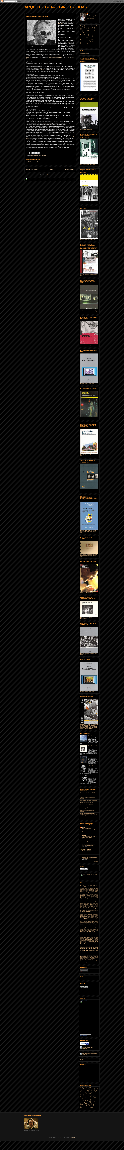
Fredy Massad (83, 921)
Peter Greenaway (85, 946)
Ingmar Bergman (92, 925)
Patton (68, 42)
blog (73, 30)
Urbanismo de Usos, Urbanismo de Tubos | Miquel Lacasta (89, 837)
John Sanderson (95, 931)
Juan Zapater (87, 937)
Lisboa (81, 939)
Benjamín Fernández (85, 897)
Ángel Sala (82, 890)
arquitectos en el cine (93, 894)
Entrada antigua (70, 169)
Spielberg (84, 958)
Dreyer (81, 913)
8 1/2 (81, 885)
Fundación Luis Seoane (84, 922)
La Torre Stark (91, 756)
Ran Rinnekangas (94, 947)
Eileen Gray (86, 914)
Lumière (94, 939)
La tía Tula (41, 69)
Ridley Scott (85, 951)
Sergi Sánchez (91, 956)
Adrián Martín (92, 885)
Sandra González (95, 954)
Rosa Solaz (87, 952)
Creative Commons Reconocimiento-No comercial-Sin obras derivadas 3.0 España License (89, 992)
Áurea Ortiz (87, 896)
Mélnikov (81, 941)
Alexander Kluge (83, 888)
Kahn (92, 937)
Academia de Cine (86, 885)
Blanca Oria (86, 898)
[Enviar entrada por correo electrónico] (29, 153)
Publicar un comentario (34, 162)
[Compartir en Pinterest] (39, 153)
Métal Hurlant (86, 941)
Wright (86, 962)
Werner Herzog (93, 960)
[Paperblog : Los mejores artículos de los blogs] (84, 1045)
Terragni (97, 958)
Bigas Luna (93, 897)
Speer (81, 958)
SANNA (81, 955)
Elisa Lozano (95, 914)
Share (81, 1059)
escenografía (83, 916)
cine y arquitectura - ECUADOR (86, 817)
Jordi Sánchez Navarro (85, 932)
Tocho (83, 827)
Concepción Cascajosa (94, 907)
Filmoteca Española (93, 918)
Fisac (81, 920)
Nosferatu (89, 943)
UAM (87, 959)
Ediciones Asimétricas (91, 913)
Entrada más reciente (32, 169)
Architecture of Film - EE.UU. (86, 795)
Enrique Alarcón (94, 915)
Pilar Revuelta (95, 946)
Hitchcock (82, 925)
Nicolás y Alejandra (47, 123)
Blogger (73, 1137)
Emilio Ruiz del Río (85, 915)
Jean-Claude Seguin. (89, 928)
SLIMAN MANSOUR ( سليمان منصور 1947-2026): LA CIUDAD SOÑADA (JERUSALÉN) (89, 830)
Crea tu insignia (83, 1035)
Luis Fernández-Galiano (88, 939)
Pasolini (89, 944)
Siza (94, 957)
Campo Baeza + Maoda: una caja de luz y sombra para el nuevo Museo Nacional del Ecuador (89, 844)
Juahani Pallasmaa (88, 935)
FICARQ (86, 919)
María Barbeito (91, 940)
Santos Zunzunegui (88, 955)
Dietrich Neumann (94, 910)
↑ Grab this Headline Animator (89, 876)
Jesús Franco (86, 929)
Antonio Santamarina (86, 891)
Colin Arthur (88, 907)
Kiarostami (82, 938)
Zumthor (94, 962)
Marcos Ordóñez (86, 940)
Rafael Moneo (87, 947)
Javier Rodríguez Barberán (85, 927)
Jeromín (28, 57)
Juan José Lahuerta (93, 936)
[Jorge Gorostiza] (85, 1034)
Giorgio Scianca (86, 923)
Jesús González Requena (89, 930)
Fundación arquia (93, 921)
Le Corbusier (95, 938)
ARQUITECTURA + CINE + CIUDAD (55, 7)
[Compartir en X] (36, 153)
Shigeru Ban (96, 956)
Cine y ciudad (94, 904)
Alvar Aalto (89, 888)
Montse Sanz (87, 942)
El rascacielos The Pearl (93, 735)
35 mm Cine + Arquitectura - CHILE (87, 792)
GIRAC (90, 923)
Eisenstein (90, 914)
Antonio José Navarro (89, 890)
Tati (92, 958)
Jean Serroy (94, 927)
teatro (94, 958)
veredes (84, 835)
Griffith (81, 924)
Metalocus (90, 941)
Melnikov (96, 940)
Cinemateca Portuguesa (84, 905)
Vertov (81, 960)
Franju (91, 920)
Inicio (51, 169)
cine (88, 904)
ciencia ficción (83, 904)
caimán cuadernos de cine (86, 901)
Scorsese (86, 956)
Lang (91, 938)
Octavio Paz (93, 943)
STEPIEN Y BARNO (86, 849)
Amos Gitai (95, 888)
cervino (97, 903)
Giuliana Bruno (95, 923)
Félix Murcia (88, 917)
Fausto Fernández (91, 916)
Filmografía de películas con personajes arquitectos (93, 746)
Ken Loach (96, 937)
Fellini (92, 917)
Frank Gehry (95, 920)
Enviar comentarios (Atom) (53, 175)
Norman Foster (83, 943)
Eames (85, 913)
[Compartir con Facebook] (37, 153)
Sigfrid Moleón (82, 957)
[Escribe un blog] (34, 153)
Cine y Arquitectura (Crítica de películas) (88, 800)
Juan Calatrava (87, 936)
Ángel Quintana (94, 889)
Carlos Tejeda (92, 903)
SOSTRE (96, 957)
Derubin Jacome (87, 910)
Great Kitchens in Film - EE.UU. (86, 802)
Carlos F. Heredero (90, 902)
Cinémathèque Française (94, 905)
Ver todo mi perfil (90, 18)
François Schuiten (86, 920)
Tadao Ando (90, 775)
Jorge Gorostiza (91, 13)
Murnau (92, 942)
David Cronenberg (90, 908)
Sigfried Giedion (89, 957)
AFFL (97, 885)
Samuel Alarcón (88, 954)
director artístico (35, 155)
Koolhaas (87, 938)
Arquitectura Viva (91, 895)
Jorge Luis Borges (94, 932)
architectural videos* (87, 855)
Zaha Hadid (90, 962)
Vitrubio (89, 960)
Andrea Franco (82, 889)
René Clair (92, 950)
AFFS (85, 887)
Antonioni (92, 891)
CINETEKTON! (83, 906)
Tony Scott (82, 959)
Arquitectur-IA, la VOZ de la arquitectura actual (88, 851)
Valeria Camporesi (95, 959)
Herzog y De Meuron (93, 924)
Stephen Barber (88, 958)
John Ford (88, 931)
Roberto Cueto (92, 951)
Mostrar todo (96, 861)
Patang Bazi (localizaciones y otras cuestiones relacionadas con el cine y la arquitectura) (88, 814)
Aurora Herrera (94, 896)
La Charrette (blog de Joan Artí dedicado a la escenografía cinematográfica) (88, 808)
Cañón (67, 57)
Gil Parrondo (42, 155)
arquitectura (83, 895)
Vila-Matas (85, 960)
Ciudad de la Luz (91, 906)
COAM (84, 907)
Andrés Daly (88, 889)
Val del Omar (90, 959)
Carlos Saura (86, 903)
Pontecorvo (82, 947)
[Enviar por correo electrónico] (32, 153)
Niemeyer (96, 942)
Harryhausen (86, 924)
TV (85, 959)
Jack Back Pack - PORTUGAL (86, 804)
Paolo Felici (86, 944)
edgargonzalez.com (86, 841)
